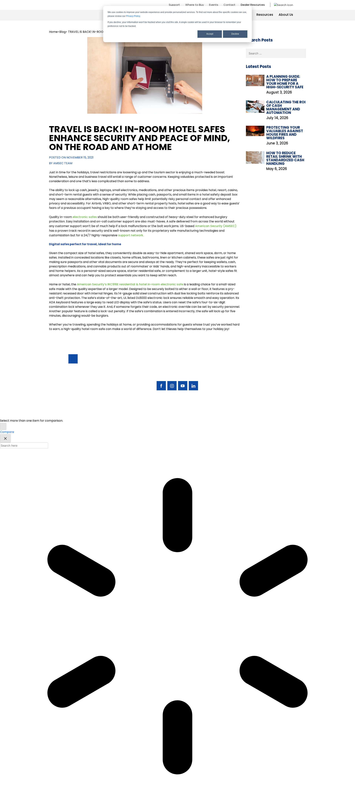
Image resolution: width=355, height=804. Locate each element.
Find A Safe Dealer (269, 372)
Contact (229, 5)
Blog (62, 32)
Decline (235, 34)
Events (213, 5)
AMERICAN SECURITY (166, 413)
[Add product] (3, 426)
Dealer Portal (266, 391)
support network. (131, 235)
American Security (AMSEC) (215, 226)
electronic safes (85, 217)
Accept (209, 34)
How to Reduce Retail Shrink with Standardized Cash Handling (285, 158)
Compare (7, 432)
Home (53, 32)
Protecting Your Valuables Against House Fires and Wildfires (284, 133)
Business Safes (236, 366)
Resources (264, 14)
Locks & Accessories (241, 379)
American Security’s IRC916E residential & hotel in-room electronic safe (130, 284)
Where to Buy (194, 5)
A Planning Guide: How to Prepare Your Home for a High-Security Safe (284, 82)
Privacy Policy (133, 16)
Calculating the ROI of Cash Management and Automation (286, 107)
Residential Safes (238, 372)
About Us (286, 14)
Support (174, 5)
